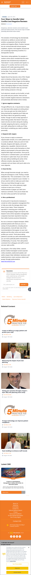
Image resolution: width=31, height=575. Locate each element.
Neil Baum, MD (7, 334)
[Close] (28, 547)
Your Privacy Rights (15, 517)
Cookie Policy (13, 561)
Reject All (17, 568)
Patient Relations (6, 299)
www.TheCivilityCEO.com (8, 261)
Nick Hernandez (7, 394)
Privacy (15, 512)
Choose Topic (14, 6)
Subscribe (23, 284)
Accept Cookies (17, 572)
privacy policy (5, 288)
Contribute (15, 507)
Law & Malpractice (17, 296)
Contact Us (16, 508)
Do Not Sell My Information (15, 515)
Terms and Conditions (15, 514)
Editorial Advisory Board (15, 510)
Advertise (15, 505)
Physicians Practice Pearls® (18, 299)
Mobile (3, 296)
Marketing (9, 296)
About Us (15, 503)
